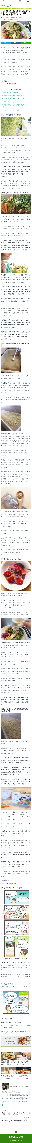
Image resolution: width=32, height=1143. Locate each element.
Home (2, 8)
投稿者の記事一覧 (7, 1104)
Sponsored (10, 19)
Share (17, 42)
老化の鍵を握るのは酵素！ (10, 92)
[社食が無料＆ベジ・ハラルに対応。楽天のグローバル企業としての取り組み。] (8, 1070)
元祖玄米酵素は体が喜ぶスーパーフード (14, 99)
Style (5, 8)
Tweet (6, 42)
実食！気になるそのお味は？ (11, 102)
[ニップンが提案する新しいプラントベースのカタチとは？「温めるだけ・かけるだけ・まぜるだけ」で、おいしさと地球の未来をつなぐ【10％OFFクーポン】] (23, 1070)
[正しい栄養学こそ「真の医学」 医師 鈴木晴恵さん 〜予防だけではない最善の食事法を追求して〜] (8, 1055)
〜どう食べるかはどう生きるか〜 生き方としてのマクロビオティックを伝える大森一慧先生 (23, 1064)
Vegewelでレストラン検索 (11, 110)
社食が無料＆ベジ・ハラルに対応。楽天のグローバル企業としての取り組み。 (7, 1078)
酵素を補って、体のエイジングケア (13, 95)
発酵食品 (16, 19)
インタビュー (4, 19)
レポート (21, 19)
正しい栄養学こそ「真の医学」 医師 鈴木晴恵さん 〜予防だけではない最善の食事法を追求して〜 (8, 1064)
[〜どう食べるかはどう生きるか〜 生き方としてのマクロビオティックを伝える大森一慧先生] (23, 1055)
